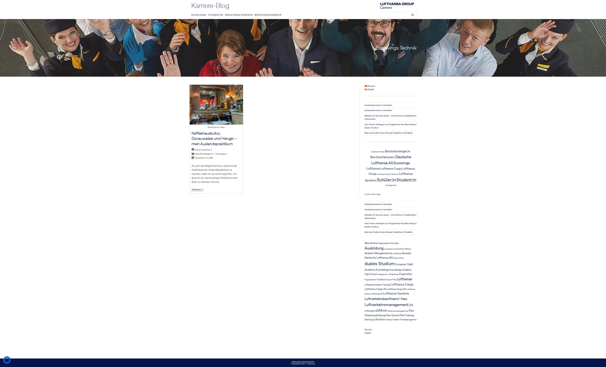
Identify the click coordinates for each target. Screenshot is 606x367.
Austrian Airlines (377, 151)
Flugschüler (405, 274)
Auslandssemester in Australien (378, 105)
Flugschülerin (370, 279)
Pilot (411, 311)
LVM (379, 310)
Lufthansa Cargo (391, 168)
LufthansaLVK (376, 293)
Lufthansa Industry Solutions (388, 174)
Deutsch (368, 329)
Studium (380, 319)
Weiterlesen (197, 189)
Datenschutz (308, 362)
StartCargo (370, 319)
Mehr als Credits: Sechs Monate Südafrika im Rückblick (389, 133)
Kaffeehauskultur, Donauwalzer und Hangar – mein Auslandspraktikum (214, 138)
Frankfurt (381, 279)
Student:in (406, 180)
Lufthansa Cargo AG (376, 289)
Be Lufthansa (396, 253)
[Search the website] (398, 14)
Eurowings (220, 153)
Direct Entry (398, 258)
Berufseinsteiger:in (204, 153)
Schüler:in (386, 180)
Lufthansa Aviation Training (377, 284)
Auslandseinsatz (390, 249)
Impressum (297, 362)
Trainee (389, 319)
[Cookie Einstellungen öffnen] (7, 363)
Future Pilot (391, 279)
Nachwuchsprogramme (398, 311)
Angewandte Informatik (388, 243)
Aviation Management (377, 253)
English (368, 333)
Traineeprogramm (408, 319)
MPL (385, 310)
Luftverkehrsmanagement (386, 304)
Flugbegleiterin (383, 274)
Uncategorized (390, 185)
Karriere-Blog (210, 5)
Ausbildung (374, 248)
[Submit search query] (413, 15)
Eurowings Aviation (401, 270)
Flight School (371, 274)
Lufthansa (373, 168)
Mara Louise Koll (202, 149)
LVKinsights (370, 310)
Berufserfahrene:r (382, 157)
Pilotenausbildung (375, 315)
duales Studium (380, 263)
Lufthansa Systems (396, 293)
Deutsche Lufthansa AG (379, 258)
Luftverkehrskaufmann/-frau (386, 298)
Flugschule (394, 274)
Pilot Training (406, 315)
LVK (411, 305)
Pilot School (392, 315)
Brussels (406, 253)
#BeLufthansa (371, 243)
